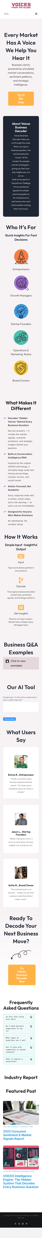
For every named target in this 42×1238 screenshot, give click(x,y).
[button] (19, 1018)
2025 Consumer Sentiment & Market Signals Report (17, 1134)
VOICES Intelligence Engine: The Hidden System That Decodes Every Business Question (21, 1181)
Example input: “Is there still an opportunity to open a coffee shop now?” (20, 698)
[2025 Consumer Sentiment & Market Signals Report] (21, 1102)
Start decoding (9, 719)
